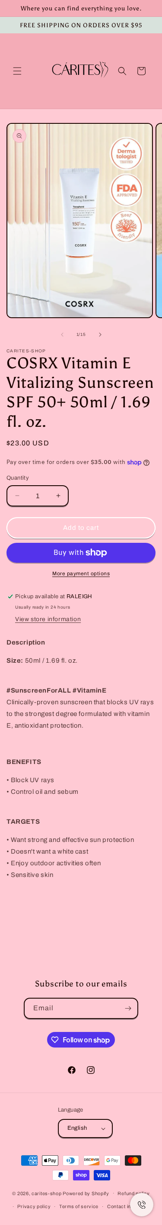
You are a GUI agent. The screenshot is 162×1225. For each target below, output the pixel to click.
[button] (17, 71)
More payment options (81, 574)
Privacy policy (34, 1206)
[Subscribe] (127, 1008)
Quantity (17, 478)
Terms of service (78, 1206)
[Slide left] (62, 334)
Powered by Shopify (86, 1193)
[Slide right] (100, 334)
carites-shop (46, 1193)
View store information (48, 619)
